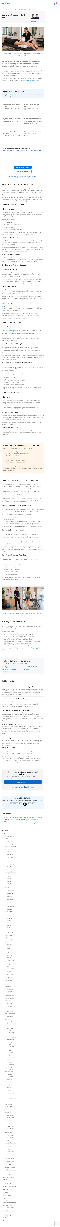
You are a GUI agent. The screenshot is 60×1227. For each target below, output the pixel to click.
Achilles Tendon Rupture (11, 671)
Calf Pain (7, 666)
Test (4, 1220)
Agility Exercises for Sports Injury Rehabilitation (11, 1117)
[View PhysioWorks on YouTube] (20, 804)
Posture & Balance (9, 1034)
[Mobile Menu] (52, 4)
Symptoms (5, 1210)
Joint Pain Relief (8, 977)
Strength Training (9, 1132)
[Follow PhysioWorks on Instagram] (16, 804)
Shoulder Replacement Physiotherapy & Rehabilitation (12, 1098)
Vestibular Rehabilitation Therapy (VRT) (10, 972)
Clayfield (12, 150)
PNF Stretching (10, 1164)
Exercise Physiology (31, 176)
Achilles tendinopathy (7, 273)
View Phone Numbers (22, 171)
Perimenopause (7, 1195)
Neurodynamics (10, 1161)
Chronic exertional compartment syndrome (13, 330)
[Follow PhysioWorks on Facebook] (12, 804)
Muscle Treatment (11, 857)
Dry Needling (10, 844)
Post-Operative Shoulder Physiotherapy (10, 1030)
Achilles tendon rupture (9, 241)
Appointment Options (22, 167)
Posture (8, 1059)
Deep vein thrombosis (21, 823)
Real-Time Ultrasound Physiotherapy (10, 966)
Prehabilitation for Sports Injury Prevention (11, 1128)
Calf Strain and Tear (10, 668)
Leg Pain (28, 669)
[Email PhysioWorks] (33, 804)
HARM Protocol (10, 854)
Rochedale (27, 150)
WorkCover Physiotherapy (9, 1202)
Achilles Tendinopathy (10, 669)
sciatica (32, 369)
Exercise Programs (9, 927)
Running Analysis (11, 899)
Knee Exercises (8, 980)
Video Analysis (10, 906)
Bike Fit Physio (10, 890)
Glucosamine (10, 1016)
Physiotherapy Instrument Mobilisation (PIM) (11, 991)
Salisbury (33, 150)
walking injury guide (35, 648)
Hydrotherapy (10, 952)
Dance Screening (11, 893)
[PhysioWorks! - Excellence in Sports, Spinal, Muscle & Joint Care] (6, 3)
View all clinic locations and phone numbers (23, 787)
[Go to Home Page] (2, 9)
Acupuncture (10, 841)
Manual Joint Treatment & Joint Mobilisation (9, 984)
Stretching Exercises (10, 1158)
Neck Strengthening (9, 995)
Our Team (5, 1192)
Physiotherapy (12, 176)
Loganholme (19, 150)
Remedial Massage (21, 176)
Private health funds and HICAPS (23, 177)
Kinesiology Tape (11, 1174)
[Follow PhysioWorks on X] (29, 804)
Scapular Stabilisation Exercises (10, 1085)
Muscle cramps (5, 306)
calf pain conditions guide (31, 80)
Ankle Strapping (10, 1172)
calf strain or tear (7, 212)
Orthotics (9, 1009)
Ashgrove (6, 150)
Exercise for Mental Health (9, 1186)
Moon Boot (9, 1006)
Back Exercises (10, 874)
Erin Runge (33, 21)
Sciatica (28, 668)
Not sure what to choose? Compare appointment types (23, 786)
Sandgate (39, 150)
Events (4, 1213)
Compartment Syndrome (32, 666)
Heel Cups (9, 1003)
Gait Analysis (10, 896)
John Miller (38, 20)
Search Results (6, 1189)
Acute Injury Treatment (10, 846)
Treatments (5, 833)
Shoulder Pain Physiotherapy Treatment (8, 1106)
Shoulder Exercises (9, 1071)
